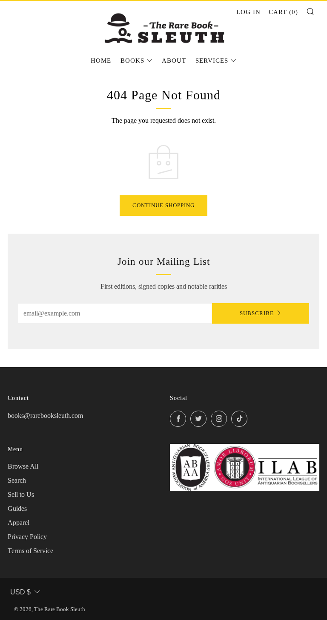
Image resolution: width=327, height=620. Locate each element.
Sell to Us (21, 494)
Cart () (283, 12)
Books (132, 60)
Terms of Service (30, 550)
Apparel (18, 522)
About (174, 60)
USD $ (20, 592)
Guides (17, 508)
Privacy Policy (27, 536)
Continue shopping (163, 205)
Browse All (23, 466)
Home (101, 60)
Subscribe (257, 313)
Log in (248, 12)
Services (211, 60)
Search (17, 480)
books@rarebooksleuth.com (45, 415)
